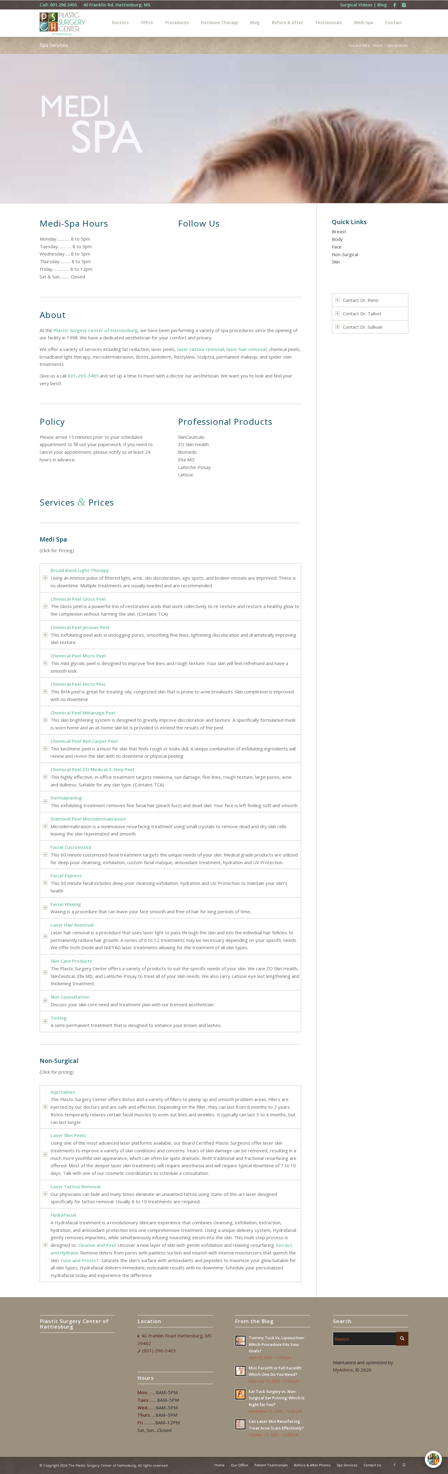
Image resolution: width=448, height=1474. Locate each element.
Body (337, 239)
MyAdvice (343, 1370)
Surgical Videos (356, 5)
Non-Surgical (345, 254)
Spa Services (54, 45)
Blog (382, 5)
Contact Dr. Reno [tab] (361, 300)
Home (378, 45)
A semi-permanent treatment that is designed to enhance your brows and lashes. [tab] (136, 1022)
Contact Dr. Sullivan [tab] (362, 327)
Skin (336, 262)
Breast (339, 231)
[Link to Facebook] (394, 4)
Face (337, 247)
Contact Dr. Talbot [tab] (362, 313)
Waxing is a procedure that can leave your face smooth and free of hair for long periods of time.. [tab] (151, 908)
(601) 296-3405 (159, 1350)
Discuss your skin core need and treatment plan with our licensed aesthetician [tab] (132, 1000)
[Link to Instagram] (403, 4)
